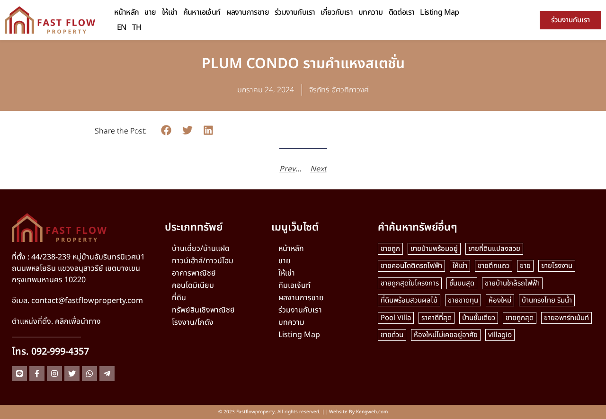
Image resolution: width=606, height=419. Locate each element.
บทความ (370, 12)
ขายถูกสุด (520, 317)
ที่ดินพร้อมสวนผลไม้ (409, 300)
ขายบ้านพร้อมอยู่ (434, 248)
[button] (166, 130)
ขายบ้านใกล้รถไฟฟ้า (512, 283)
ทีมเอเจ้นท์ (294, 285)
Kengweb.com (372, 412)
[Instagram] (54, 373)
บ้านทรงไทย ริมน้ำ (547, 300)
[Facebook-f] (37, 373)
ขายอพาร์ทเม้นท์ (566, 317)
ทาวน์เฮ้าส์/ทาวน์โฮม (202, 261)
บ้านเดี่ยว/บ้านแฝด (201, 248)
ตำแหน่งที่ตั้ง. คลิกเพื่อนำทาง (56, 321)
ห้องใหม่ (500, 300)
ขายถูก (390, 248)
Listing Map (439, 12)
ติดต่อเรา (402, 12)
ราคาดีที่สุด (436, 317)
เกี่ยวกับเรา (337, 12)
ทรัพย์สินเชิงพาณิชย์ (203, 310)
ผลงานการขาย (247, 12)
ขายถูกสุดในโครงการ (410, 283)
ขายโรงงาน (556, 265)
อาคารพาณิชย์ (194, 273)
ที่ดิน (179, 297)
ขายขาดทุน (463, 300)
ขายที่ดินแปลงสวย (494, 248)
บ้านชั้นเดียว (478, 317)
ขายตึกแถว (493, 265)
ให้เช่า (170, 12)
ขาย (150, 12)
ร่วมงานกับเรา (295, 12)
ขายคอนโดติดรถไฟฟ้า (411, 265)
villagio (500, 335)
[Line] (19, 373)
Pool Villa (396, 317)
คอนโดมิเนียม (193, 285)
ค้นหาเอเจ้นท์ (202, 12)
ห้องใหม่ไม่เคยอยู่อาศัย (446, 335)
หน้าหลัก (126, 12)
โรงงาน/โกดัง (193, 322)
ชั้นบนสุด (461, 283)
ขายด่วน (392, 335)
